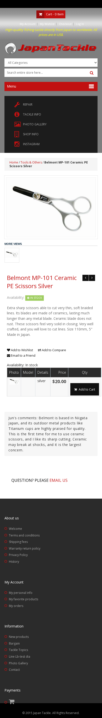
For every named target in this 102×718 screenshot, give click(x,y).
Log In (80, 24)
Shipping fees (18, 542)
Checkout (65, 24)
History (14, 561)
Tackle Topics (18, 650)
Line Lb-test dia (19, 656)
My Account (27, 24)
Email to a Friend (22, 355)
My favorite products (23, 599)
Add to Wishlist (21, 350)
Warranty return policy (24, 548)
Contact (14, 670)
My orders (16, 606)
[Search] (92, 73)
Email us (59, 480)
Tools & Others (31, 162)
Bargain (14, 643)
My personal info (20, 593)
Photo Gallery (18, 663)
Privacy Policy (18, 555)
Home (13, 162)
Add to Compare (53, 350)
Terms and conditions (24, 535)
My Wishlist (47, 24)
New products (19, 637)
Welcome (15, 529)
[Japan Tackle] (51, 48)
